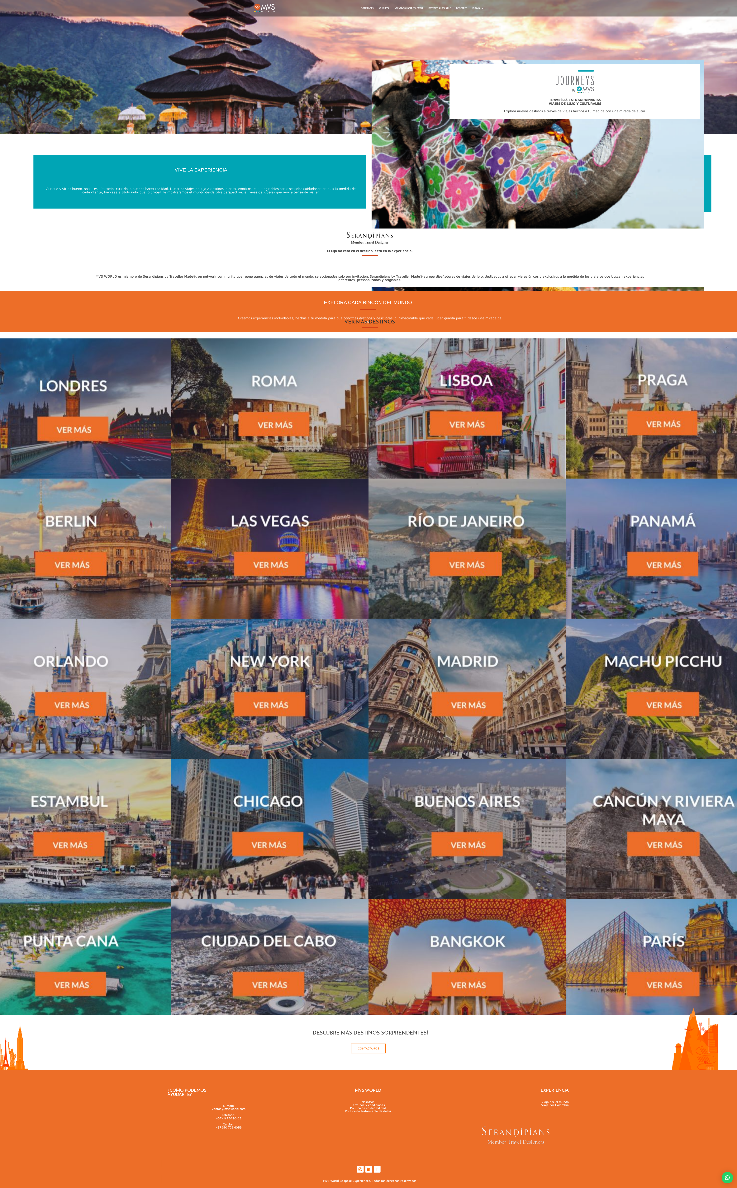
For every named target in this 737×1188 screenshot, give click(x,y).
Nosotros (368, 1101)
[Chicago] (270, 829)
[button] (727, 1177)
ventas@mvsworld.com (228, 1108)
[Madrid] (467, 689)
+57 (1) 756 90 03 (228, 1118)
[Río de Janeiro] (467, 549)
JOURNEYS (384, 8)
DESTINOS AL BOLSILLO (439, 8)
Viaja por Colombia (555, 1105)
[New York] (270, 689)
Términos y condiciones (368, 1104)
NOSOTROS (461, 8)
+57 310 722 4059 (228, 1127)
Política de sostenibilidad (368, 1108)
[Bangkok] (467, 969)
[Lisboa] (467, 408)
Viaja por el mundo (555, 1102)
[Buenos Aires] (467, 829)
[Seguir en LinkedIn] (368, 1169)
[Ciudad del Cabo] (270, 969)
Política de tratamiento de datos (368, 1111)
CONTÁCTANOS (368, 1048)
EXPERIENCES (367, 8)
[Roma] (270, 408)
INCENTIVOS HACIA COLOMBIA (408, 8)
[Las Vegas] (270, 549)
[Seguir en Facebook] (376, 1169)
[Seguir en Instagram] (360, 1169)
